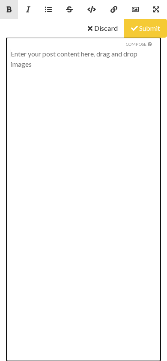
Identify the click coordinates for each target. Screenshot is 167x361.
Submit (149, 28)
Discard (105, 28)
